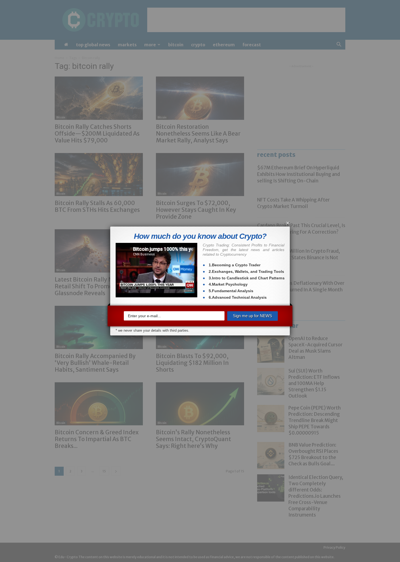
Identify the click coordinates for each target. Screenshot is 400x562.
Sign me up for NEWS (252, 315)
